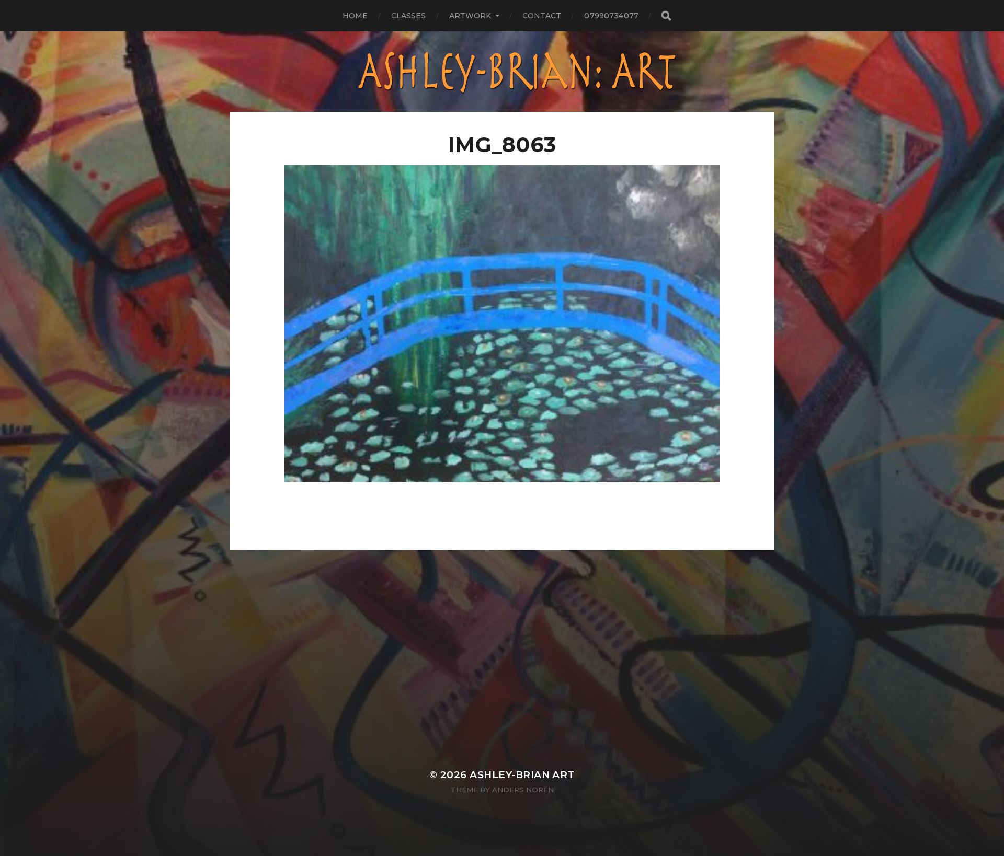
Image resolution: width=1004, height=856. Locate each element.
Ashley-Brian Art (522, 775)
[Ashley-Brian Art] (502, 71)
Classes (408, 15)
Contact (542, 15)
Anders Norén (523, 789)
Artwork (470, 15)
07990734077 (611, 15)
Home (355, 15)
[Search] (665, 16)
